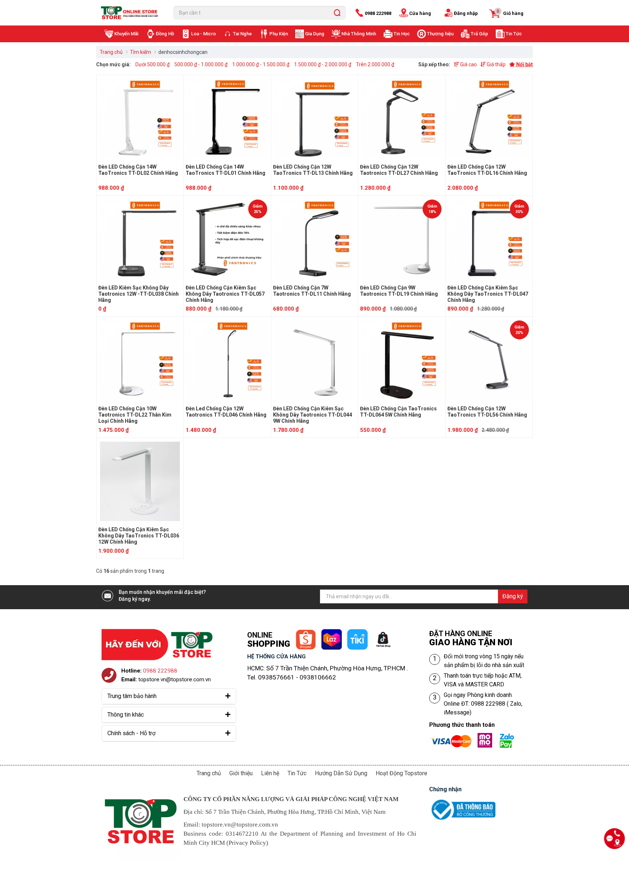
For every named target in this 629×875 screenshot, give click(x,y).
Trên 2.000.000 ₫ (375, 64)
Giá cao (468, 64)
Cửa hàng (420, 13)
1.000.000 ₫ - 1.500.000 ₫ (260, 64)
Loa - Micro (203, 33)
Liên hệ (270, 773)
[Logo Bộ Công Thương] (462, 801)
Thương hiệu (440, 33)
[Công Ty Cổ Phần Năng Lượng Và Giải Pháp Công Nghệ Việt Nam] (131, 13)
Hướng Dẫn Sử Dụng (341, 773)
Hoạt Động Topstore (401, 773)
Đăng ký (512, 596)
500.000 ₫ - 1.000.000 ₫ (201, 64)
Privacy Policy (247, 842)
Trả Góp (479, 33)
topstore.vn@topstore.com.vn (174, 679)
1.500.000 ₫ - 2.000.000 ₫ (322, 64)
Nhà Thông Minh (358, 33)
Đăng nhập (466, 13)
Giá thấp (496, 64)
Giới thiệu (241, 773)
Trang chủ (111, 52)
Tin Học (401, 33)
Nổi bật (524, 64)
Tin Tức (514, 33)
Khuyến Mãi (126, 33)
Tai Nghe (242, 33)
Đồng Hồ (165, 33)
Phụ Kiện (278, 33)
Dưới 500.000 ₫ (152, 64)
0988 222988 (378, 13)
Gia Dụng (314, 33)
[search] (337, 13)
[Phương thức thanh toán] (475, 737)
